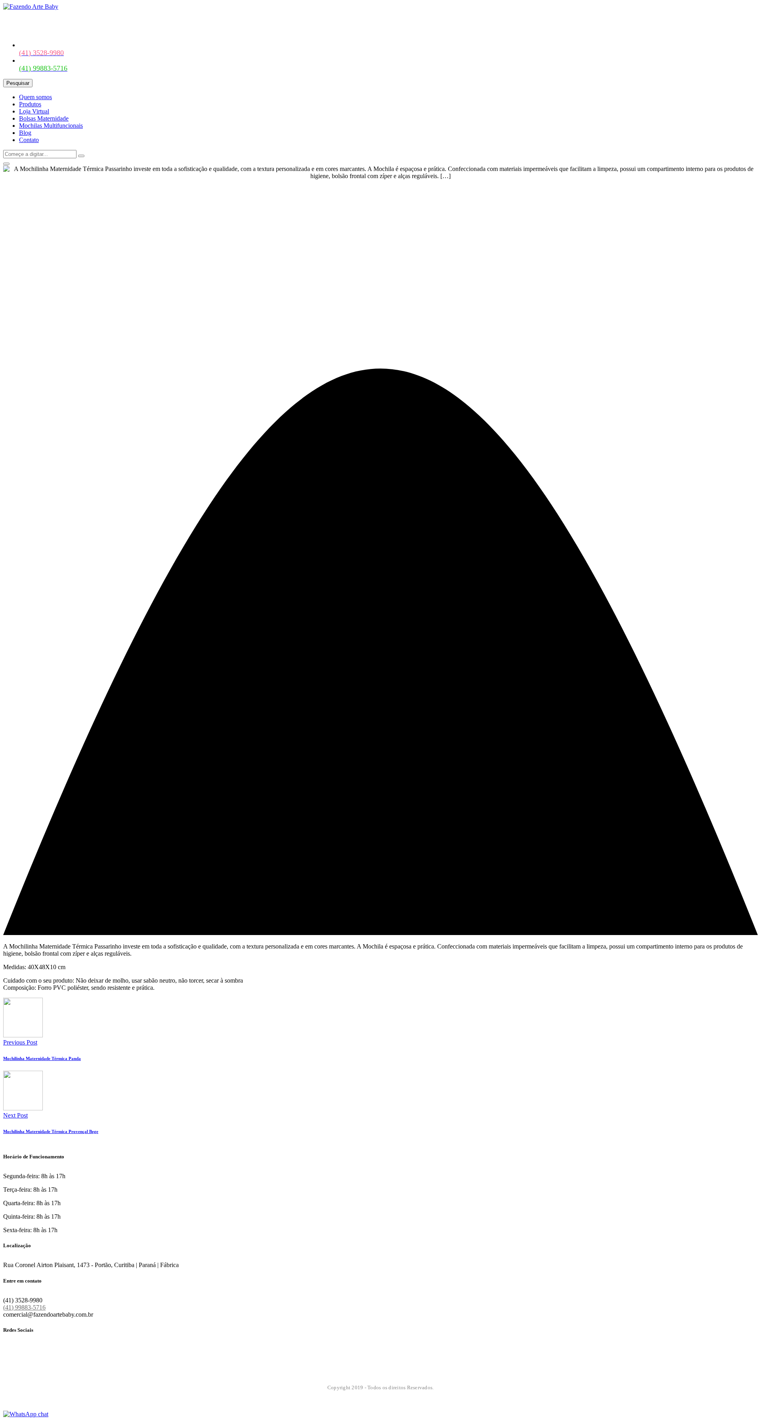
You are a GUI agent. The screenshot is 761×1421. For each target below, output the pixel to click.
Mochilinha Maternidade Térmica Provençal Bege (50, 1131)
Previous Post (20, 1042)
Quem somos (35, 97)
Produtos (30, 104)
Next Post (15, 1115)
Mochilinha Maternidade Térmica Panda (42, 1058)
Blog (25, 132)
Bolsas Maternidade (44, 118)
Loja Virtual (34, 111)
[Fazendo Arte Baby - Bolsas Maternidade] (30, 6)
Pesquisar (17, 83)
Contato (29, 139)
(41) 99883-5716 (24, 1307)
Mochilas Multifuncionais (51, 125)
